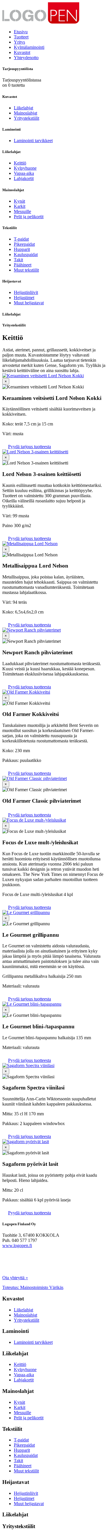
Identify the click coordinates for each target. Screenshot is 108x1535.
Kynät (19, 201)
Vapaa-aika (24, 173)
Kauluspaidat (26, 254)
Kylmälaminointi (29, 47)
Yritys (19, 42)
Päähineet (22, 264)
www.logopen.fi (17, 1245)
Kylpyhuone (25, 168)
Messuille (22, 211)
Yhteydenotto (26, 57)
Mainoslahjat (25, 113)
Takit (18, 259)
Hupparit (22, 249)
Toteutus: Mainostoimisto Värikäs (32, 1287)
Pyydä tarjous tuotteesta (29, 446)
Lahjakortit (24, 178)
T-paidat (21, 239)
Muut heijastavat (29, 302)
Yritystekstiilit (26, 118)
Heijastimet (24, 297)
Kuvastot (22, 52)
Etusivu (21, 31)
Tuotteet (21, 36)
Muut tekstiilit (26, 270)
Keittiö (20, 162)
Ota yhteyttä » (15, 1277)
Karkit (19, 206)
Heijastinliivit (26, 292)
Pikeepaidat (24, 244)
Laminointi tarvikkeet (33, 140)
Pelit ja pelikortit (28, 216)
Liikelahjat (23, 107)
